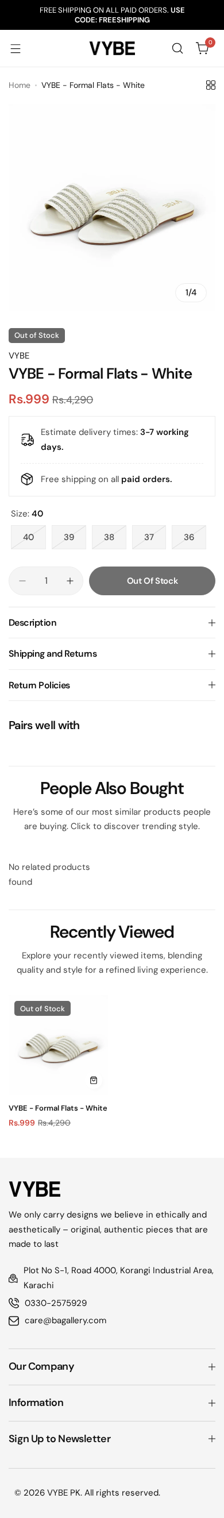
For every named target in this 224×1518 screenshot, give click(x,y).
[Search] (177, 48)
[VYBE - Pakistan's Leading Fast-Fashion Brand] (112, 48)
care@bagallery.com (65, 1320)
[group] (112, 207)
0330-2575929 (56, 1303)
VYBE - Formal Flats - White (58, 1108)
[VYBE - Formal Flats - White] (58, 1045)
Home (19, 85)
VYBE (19, 355)
